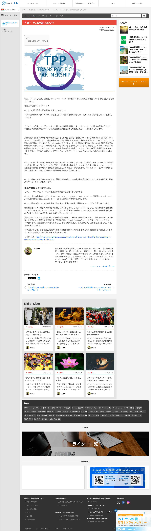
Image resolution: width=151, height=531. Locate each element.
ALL (26, 16)
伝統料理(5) (42, 411)
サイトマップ (67, 529)
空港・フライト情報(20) (137, 411)
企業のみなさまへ (11, 23)
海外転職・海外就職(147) (64, 415)
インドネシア (43, 16)
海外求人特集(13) (30, 415)
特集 (61, 16)
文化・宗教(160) (55, 419)
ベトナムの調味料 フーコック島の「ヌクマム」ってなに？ (95, 288)
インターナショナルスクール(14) (123, 408)
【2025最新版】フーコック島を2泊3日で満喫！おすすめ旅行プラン (138, 49)
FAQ (4, 29)
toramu (37, 248)
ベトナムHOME (33, 3)
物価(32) (51, 415)
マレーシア (54, 16)
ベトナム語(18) (93, 411)
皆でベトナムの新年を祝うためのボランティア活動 (37, 379)
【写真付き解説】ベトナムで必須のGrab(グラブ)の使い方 (138, 39)
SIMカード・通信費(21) (120, 411)
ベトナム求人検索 (59, 3)
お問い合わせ (8, 31)
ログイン (112, 3)
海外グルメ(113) (93, 415)
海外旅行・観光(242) (41, 419)
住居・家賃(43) (42, 415)
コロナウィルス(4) (91, 408)
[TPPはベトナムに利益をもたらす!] (39, 278)
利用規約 (28, 529)
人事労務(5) (104, 415)
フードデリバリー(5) (54, 408)
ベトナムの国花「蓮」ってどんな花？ (68, 379)
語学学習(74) (28, 419)
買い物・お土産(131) (116, 415)
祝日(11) (108, 408)
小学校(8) (138, 408)
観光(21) (101, 408)
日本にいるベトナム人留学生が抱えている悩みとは (37, 333)
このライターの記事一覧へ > (102, 266)
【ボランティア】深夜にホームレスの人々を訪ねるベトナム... (68, 333)
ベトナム (33, 16)
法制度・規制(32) (105, 411)
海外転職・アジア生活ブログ (86, 3)
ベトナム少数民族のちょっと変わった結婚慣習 (99, 333)
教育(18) (65, 411)
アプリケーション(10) (31, 408)
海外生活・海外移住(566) (133, 415)
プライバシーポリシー (43, 529)
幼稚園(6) (50, 411)
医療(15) (84, 411)
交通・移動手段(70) (80, 415)
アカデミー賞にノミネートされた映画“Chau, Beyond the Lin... (100, 379)
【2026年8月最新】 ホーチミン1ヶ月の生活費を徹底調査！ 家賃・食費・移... (138, 69)
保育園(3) (58, 411)
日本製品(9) (67, 408)
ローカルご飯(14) (77, 408)
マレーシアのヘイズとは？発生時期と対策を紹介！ (138, 28)
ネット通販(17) (75, 411)
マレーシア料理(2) (30, 411)
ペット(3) (43, 408)
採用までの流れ (137, 3)
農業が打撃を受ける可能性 (38, 41)
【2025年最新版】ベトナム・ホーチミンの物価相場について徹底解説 (138, 59)
